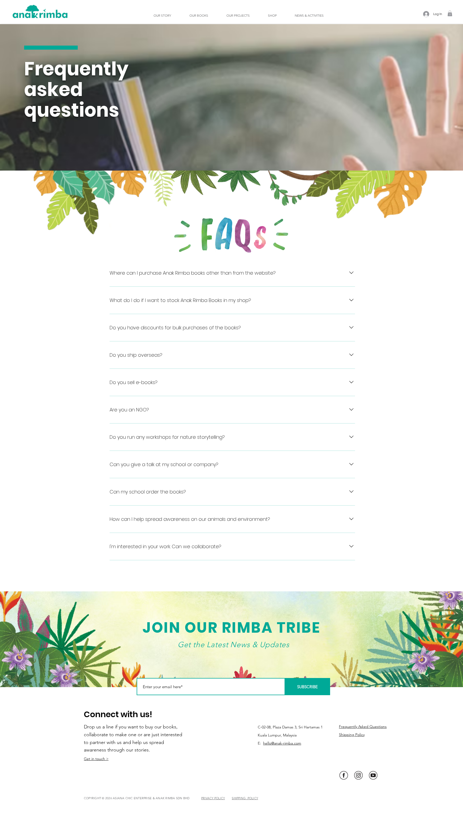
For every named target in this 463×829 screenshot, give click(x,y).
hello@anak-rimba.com (282, 743)
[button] (167, 15)
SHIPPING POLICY (245, 798)
